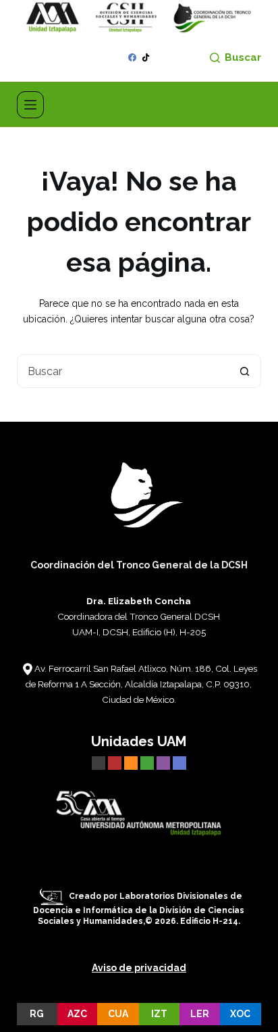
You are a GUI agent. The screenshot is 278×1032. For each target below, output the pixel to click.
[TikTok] (146, 57)
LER (199, 1013)
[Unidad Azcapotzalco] (114, 762)
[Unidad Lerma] (165, 762)
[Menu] (30, 104)
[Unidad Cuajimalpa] (132, 762)
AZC (77, 1013)
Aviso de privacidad (139, 967)
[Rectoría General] (98, 762)
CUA (118, 1013)
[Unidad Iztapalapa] (148, 762)
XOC (240, 1013)
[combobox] (123, 371)
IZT (159, 1013)
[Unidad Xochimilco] (179, 762)
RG (37, 1013)
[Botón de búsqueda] (244, 371)
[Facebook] (132, 57)
